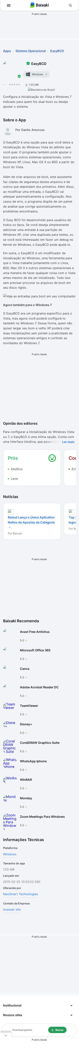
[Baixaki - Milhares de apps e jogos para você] (39, 5)
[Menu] (8, 5)
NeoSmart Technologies (20, 894)
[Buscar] (70, 5)
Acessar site (12, 909)
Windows (9, 854)
